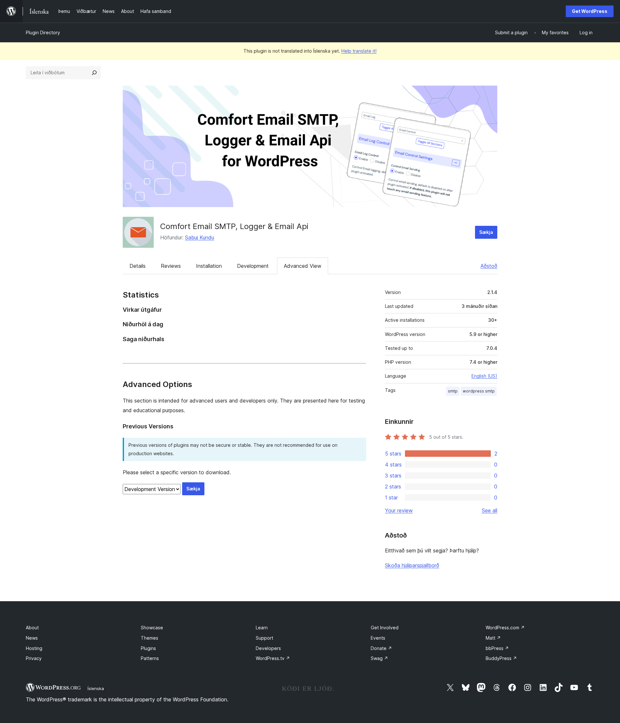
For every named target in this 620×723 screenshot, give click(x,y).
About (32, 627)
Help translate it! (359, 51)
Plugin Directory (43, 32)
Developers (268, 648)
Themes (149, 638)
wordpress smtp (479, 391)
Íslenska (96, 688)
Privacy (34, 658)
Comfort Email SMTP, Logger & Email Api (234, 226)
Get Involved (384, 627)
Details (137, 266)
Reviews (171, 266)
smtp (453, 391)
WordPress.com (505, 627)
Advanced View (302, 266)
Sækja (486, 232)
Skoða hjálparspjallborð (412, 565)
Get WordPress (589, 11)
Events (378, 638)
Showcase (152, 627)
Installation (209, 266)
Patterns (150, 658)
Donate (381, 648)
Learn (262, 627)
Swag (379, 658)
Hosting (34, 648)
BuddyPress (501, 658)
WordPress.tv (273, 658)
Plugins (148, 648)
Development (253, 266)
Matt (493, 638)
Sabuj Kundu (199, 237)
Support (264, 638)
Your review (399, 510)
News (32, 638)
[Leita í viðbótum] (94, 72)
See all (489, 510)
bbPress (497, 648)
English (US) (484, 376)
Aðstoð (488, 266)
